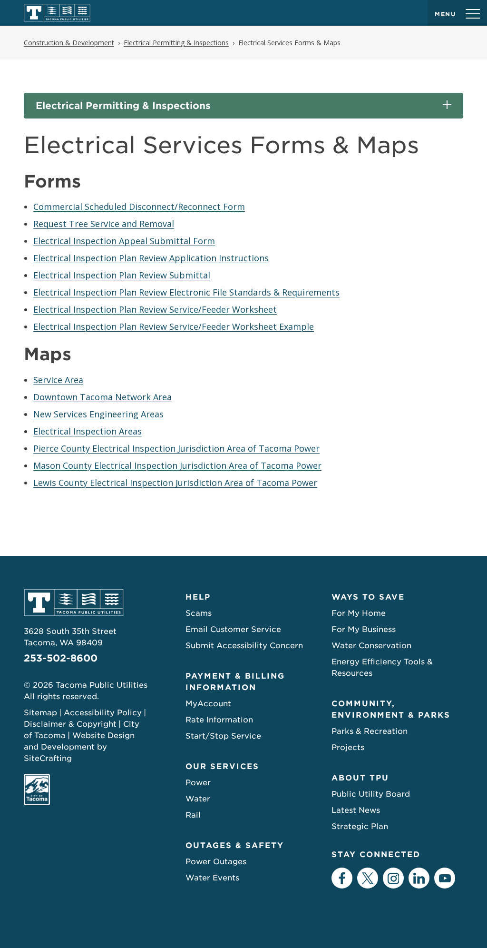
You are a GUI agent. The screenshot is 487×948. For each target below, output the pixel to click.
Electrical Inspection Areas (87, 431)
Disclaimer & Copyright (70, 724)
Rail (193, 815)
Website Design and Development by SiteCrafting (79, 747)
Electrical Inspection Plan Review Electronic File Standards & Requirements (186, 292)
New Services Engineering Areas (98, 414)
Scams (198, 613)
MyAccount (208, 703)
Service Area (58, 379)
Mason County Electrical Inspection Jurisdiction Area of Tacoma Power (177, 465)
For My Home (358, 613)
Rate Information (219, 719)
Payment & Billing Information (235, 682)
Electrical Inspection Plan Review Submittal (121, 275)
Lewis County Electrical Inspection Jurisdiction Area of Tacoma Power (175, 482)
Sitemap (40, 712)
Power (198, 782)
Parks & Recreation (369, 731)
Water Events (212, 877)
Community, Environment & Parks (390, 709)
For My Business (363, 629)
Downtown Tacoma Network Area (102, 397)
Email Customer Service (233, 629)
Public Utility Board (370, 794)
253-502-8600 (60, 658)
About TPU (360, 777)
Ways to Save (368, 597)
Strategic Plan (359, 826)
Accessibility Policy (103, 712)
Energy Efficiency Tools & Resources (382, 667)
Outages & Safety (234, 845)
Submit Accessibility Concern (244, 645)
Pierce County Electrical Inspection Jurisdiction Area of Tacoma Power (176, 448)
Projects (347, 747)
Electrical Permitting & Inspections (123, 105)
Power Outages (215, 861)
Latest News (355, 810)
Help (198, 597)
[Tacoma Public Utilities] (57, 13)
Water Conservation (371, 645)
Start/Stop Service (223, 736)
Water (197, 798)
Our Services (222, 766)
